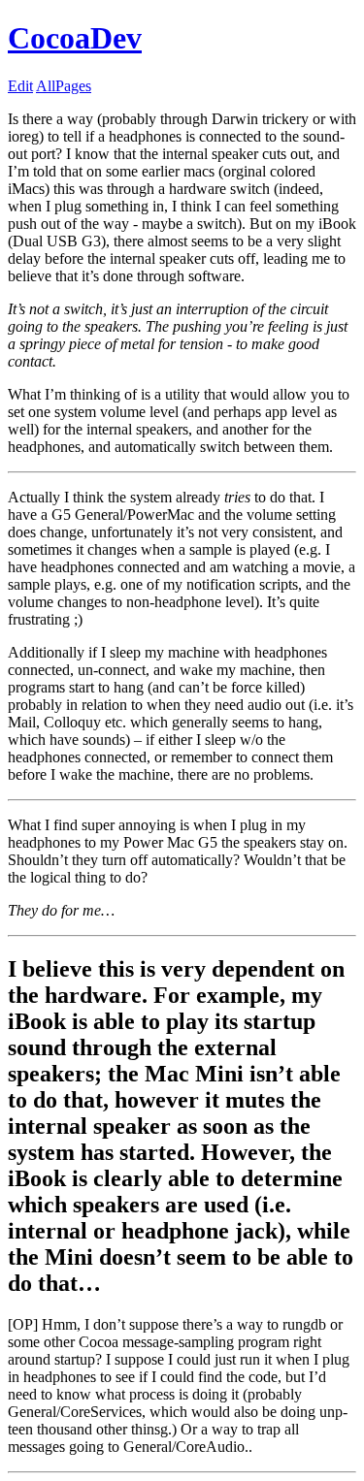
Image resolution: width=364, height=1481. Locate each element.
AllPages (63, 86)
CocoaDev (75, 37)
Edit (20, 86)
